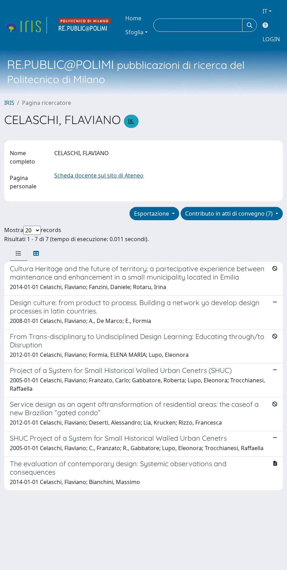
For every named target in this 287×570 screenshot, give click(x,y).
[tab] (18, 253)
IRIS (9, 103)
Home (133, 18)
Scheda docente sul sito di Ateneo (99, 175)
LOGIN (271, 39)
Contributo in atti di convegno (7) (229, 213)
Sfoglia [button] (134, 32)
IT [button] (264, 11)
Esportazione (152, 213)
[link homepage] (25, 25)
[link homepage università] (84, 25)
